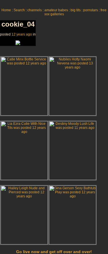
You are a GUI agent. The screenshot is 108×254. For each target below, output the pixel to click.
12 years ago (22, 34)
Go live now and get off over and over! (54, 251)
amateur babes (56, 10)
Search (19, 10)
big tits (76, 10)
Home (6, 10)
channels (34, 10)
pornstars (90, 10)
